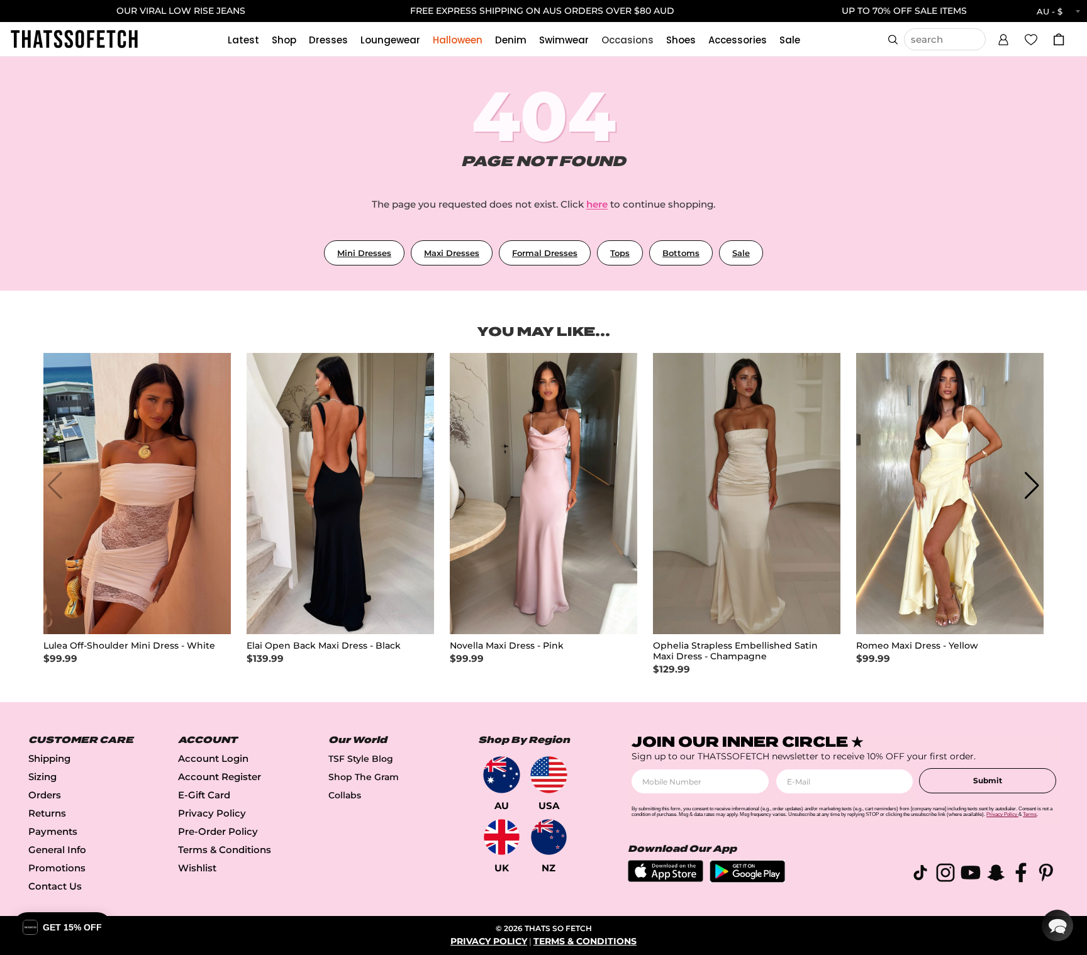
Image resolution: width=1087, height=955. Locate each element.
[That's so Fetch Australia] (501, 774)
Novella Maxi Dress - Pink (507, 645)
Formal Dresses (544, 253)
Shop (284, 40)
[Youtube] (970, 875)
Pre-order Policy (218, 831)
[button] (1003, 38)
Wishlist (197, 868)
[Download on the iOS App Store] (665, 879)
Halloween (457, 40)
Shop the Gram (363, 777)
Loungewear (390, 40)
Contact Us (55, 886)
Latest (243, 40)
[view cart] (1058, 39)
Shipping (49, 758)
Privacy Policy (212, 813)
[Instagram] (945, 875)
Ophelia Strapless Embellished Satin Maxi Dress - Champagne (735, 651)
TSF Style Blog (360, 758)
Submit (987, 780)
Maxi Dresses (451, 253)
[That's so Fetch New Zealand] (548, 837)
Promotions (57, 868)
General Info (57, 850)
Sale (789, 40)
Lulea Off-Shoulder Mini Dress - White (129, 645)
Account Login (213, 758)
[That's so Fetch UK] (501, 837)
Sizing (42, 777)
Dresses (328, 40)
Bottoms (681, 253)
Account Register (219, 777)
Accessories (737, 40)
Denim (511, 40)
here (597, 204)
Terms (1030, 814)
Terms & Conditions (224, 850)
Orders (44, 795)
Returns (47, 813)
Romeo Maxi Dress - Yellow (917, 645)
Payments (52, 831)
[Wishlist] (1031, 39)
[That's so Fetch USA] (548, 774)
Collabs (344, 795)
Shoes (681, 40)
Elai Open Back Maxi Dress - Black (324, 645)
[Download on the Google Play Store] (747, 879)
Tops (620, 253)
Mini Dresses (364, 253)
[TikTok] (920, 875)
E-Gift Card (204, 795)
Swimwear (564, 40)
